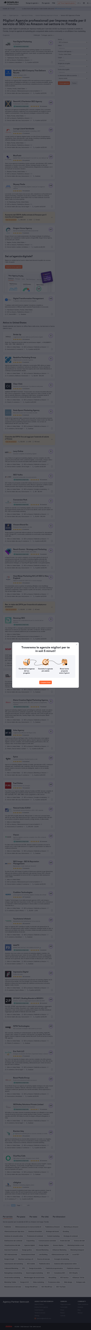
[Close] (77, 644)
